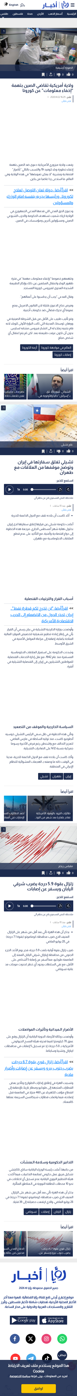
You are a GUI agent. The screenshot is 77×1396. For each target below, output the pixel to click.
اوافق (38, 1388)
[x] (31, 1339)
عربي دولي (66, 100)
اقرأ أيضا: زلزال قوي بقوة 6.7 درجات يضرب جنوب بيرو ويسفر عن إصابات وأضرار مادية (38, 1068)
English (13, 4)
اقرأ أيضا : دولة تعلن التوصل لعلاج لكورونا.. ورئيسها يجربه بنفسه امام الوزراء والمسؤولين (40, 196)
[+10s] (68, 490)
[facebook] (15, 1339)
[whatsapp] (62, 1339)
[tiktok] (47, 1358)
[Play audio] (9, 489)
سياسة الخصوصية (20, 1376)
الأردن (40, 13)
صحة (30, 13)
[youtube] (15, 1358)
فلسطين (18, 13)
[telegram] (31, 1358)
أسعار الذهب (55, 13)
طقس (4, 13)
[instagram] (46, 1339)
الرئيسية (71, 13)
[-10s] (60, 490)
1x (18, 489)
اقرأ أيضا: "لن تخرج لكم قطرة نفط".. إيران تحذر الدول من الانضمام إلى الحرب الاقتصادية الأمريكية (41, 614)
